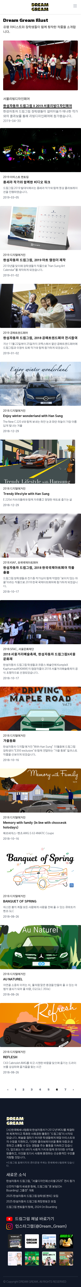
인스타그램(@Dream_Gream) (40, 1226)
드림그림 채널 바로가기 (34, 1219)
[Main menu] (75, 6)
